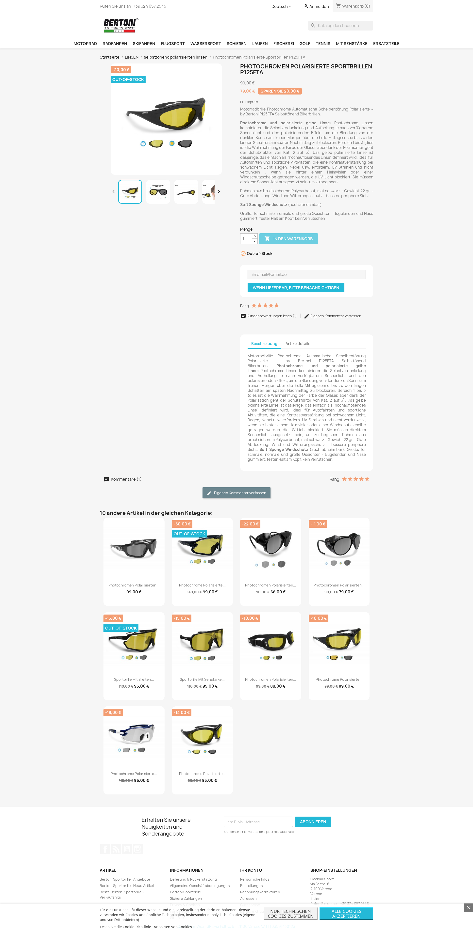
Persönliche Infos (255, 879)
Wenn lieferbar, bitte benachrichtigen (296, 287)
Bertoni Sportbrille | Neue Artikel (127, 885)
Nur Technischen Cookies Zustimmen (291, 913)
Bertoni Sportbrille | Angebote (125, 879)
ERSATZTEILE (386, 43)
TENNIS (323, 43)
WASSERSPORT (205, 43)
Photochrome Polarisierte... (202, 585)
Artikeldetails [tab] (298, 343)
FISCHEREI (283, 43)
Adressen (248, 898)
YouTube (127, 849)
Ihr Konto (251, 870)
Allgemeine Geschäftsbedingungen (200, 885)
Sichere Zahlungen (186, 898)
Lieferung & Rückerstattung (193, 879)
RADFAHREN (115, 43)
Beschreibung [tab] (264, 343)
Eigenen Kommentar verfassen (335, 316)
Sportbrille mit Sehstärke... (202, 679)
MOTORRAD (85, 43)
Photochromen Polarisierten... (133, 585)
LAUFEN (260, 43)
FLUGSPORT (173, 43)
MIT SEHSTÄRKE (352, 43)
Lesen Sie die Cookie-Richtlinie (125, 926)
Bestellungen (251, 885)
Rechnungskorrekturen (260, 892)
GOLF (305, 43)
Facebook (105, 849)
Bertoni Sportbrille (185, 892)
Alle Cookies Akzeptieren (346, 913)
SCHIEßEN (237, 43)
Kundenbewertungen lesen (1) (272, 316)
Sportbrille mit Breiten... (134, 679)
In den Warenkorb (288, 238)
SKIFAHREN (144, 43)
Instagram (138, 849)
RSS (116, 849)
